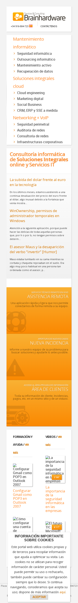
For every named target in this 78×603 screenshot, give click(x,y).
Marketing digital (30, 98)
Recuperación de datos (35, 71)
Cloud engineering (31, 92)
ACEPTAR (39, 597)
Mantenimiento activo (34, 65)
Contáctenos (49, 26)
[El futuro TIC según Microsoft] (55, 527)
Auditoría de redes (31, 130)
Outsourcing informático (36, 59)
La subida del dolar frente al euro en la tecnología (38, 182)
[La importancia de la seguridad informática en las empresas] (55, 469)
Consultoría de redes (33, 136)
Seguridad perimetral (33, 124)
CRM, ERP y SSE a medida (37, 110)
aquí (62, 592)
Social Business (29, 104)
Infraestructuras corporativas (40, 142)
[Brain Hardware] (39, 15)
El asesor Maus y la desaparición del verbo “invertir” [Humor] (37, 249)
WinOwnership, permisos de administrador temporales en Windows (34, 215)
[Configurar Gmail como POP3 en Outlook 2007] (22, 475)
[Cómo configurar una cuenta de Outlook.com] (22, 527)
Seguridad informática (34, 53)
